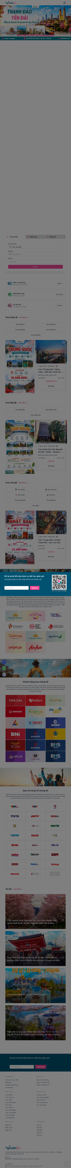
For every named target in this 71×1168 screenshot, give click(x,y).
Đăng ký (35, 588)
